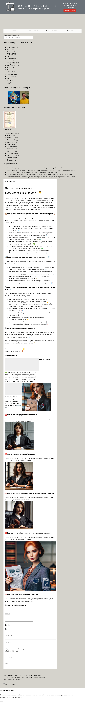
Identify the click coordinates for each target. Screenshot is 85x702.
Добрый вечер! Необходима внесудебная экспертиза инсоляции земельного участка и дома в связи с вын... (42, 170)
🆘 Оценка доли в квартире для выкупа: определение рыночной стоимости (29, 493)
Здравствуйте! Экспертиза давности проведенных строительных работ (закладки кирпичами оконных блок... (44, 177)
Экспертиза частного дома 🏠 (14, 351)
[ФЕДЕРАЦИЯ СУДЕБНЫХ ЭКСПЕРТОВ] (9, 12)
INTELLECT (10, 78)
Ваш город (8, 642)
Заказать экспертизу (69, 10)
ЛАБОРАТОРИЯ (11, 58)
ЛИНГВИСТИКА (11, 54)
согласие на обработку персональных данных (24, 649)
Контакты (70, 31)
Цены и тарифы (51, 31)
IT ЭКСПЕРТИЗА (12, 76)
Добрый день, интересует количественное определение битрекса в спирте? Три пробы (36, 168)
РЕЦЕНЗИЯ (10, 81)
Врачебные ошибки (10, 182)
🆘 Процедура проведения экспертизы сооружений (22, 594)
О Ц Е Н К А (10, 69)
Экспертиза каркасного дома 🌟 (15, 349)
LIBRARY (9, 83)
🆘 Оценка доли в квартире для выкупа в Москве (21, 415)
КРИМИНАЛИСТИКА (13, 47)
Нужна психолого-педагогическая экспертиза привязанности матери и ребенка (34, 172)
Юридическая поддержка (11, 35)
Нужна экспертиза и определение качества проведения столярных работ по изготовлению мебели (42, 174)
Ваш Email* (8, 625)
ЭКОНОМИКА (11, 52)
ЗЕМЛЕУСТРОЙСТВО (13, 63)
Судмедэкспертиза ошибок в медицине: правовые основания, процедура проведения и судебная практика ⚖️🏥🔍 (13, 402)
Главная (14, 31)
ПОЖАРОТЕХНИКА (12, 74)
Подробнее (18, 697)
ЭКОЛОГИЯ (10, 67)
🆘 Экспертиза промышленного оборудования (20, 454)
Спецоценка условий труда (11, 680)
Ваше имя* (8, 629)
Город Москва (11, 135)
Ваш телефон (9, 635)
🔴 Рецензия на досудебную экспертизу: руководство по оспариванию (28, 533)
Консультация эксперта (10, 164)
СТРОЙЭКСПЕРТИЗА (13, 65)
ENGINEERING (11, 72)
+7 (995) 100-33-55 (70, 5)
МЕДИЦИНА (10, 49)
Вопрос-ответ (33, 31)
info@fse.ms (70, 7)
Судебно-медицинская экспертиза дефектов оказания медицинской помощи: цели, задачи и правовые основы (29, 377)
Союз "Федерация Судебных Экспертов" (33, 677)
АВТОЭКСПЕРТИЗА (12, 61)
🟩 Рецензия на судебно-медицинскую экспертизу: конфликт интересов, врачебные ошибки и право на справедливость (13, 377)
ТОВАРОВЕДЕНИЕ (12, 56)
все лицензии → (8, 129)
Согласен (1, 701)
